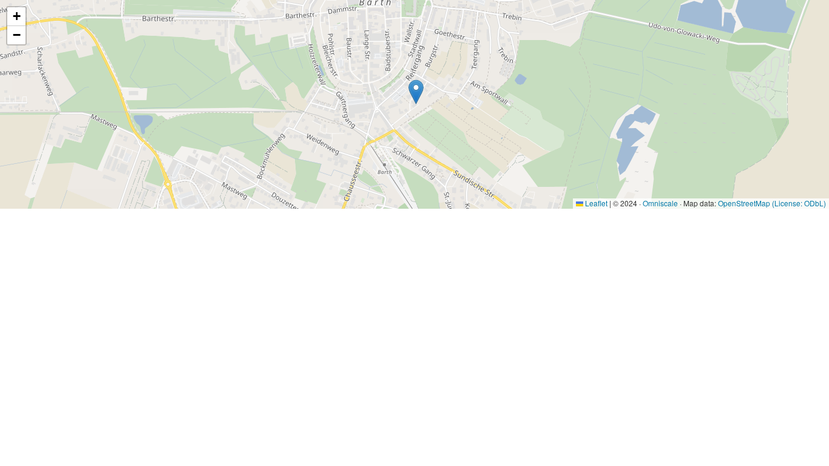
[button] (416, 91)
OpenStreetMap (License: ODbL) (772, 203)
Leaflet (595, 203)
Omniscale (660, 203)
